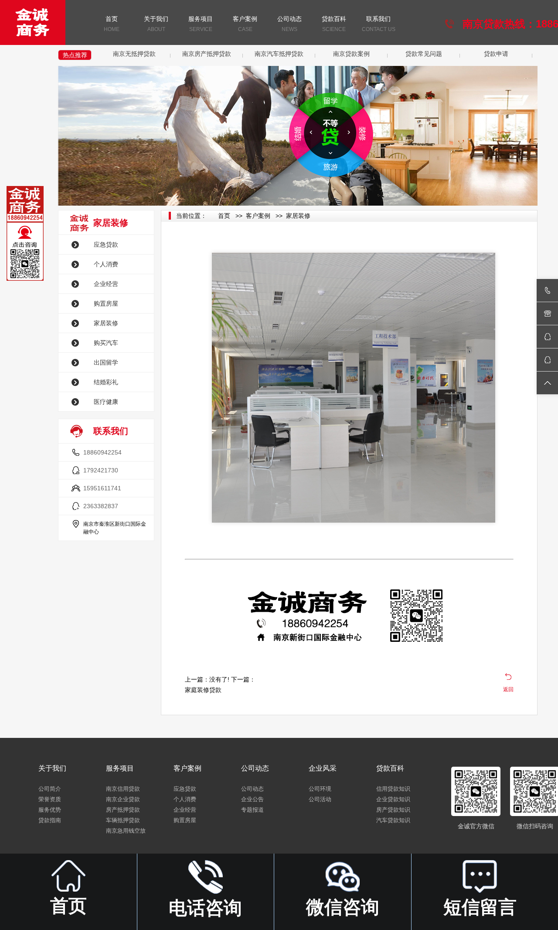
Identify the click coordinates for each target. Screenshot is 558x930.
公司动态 (289, 23)
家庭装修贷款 (203, 689)
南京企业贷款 (123, 799)
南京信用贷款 (123, 788)
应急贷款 (106, 244)
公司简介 (49, 788)
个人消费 (106, 264)
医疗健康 (106, 401)
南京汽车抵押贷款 (279, 53)
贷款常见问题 (423, 53)
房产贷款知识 (393, 809)
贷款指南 (49, 820)
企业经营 (106, 283)
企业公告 (252, 799)
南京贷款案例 (351, 53)
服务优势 (49, 809)
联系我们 (378, 23)
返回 (508, 689)
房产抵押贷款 (123, 809)
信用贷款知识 (393, 788)
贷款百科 (334, 23)
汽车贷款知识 (393, 820)
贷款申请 (496, 53)
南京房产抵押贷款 (206, 53)
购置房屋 (106, 303)
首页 (111, 23)
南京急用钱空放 (126, 830)
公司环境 (320, 788)
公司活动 (320, 799)
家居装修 (106, 323)
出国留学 (106, 362)
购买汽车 (106, 342)
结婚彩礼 (106, 382)
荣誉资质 (49, 799)
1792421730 (100, 470)
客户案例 (245, 23)
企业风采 (323, 768)
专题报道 (252, 809)
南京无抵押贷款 (134, 53)
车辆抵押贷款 (123, 820)
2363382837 (100, 506)
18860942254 (102, 452)
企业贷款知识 (393, 799)
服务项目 (200, 23)
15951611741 (102, 488)
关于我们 (156, 23)
